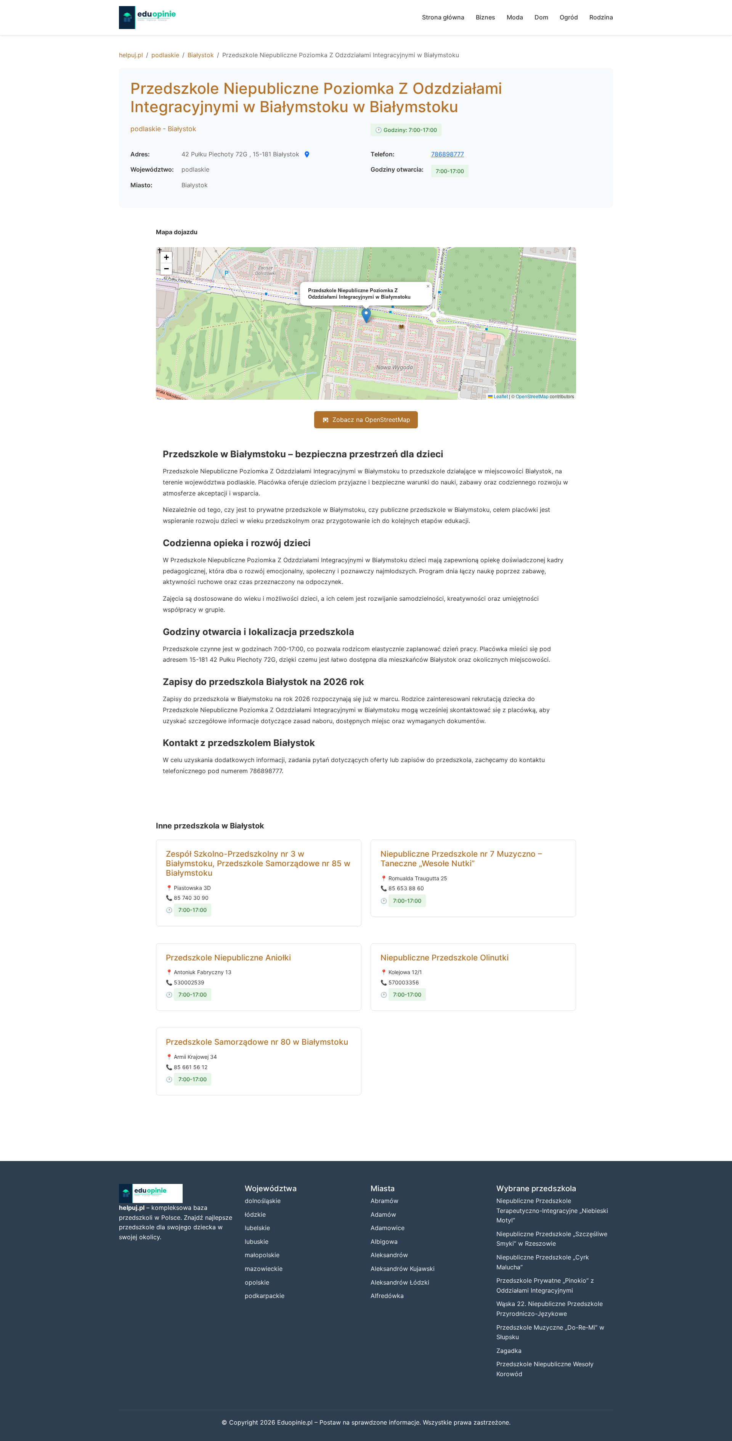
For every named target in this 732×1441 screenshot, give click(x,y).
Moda (515, 17)
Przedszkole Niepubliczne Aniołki (228, 957)
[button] (366, 315)
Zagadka (509, 1350)
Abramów (384, 1201)
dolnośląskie (263, 1201)
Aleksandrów (389, 1255)
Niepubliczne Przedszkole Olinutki (444, 957)
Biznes (485, 17)
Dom (541, 17)
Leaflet (500, 396)
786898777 (447, 154)
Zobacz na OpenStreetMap (371, 419)
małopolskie (262, 1255)
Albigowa (384, 1241)
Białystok (201, 55)
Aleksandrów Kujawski (403, 1268)
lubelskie (257, 1228)
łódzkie (255, 1214)
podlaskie (165, 55)
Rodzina (601, 17)
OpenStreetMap (532, 396)
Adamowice (388, 1228)
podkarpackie (264, 1295)
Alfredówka (387, 1295)
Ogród (569, 17)
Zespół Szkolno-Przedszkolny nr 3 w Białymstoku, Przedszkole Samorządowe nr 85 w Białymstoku (258, 863)
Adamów (383, 1214)
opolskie (257, 1282)
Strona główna (443, 17)
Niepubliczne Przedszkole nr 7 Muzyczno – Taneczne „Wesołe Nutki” (461, 858)
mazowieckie (264, 1268)
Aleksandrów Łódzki (400, 1282)
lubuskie (256, 1241)
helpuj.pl (131, 55)
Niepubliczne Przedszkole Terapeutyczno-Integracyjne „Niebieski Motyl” (552, 1210)
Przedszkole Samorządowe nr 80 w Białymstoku (257, 1042)
